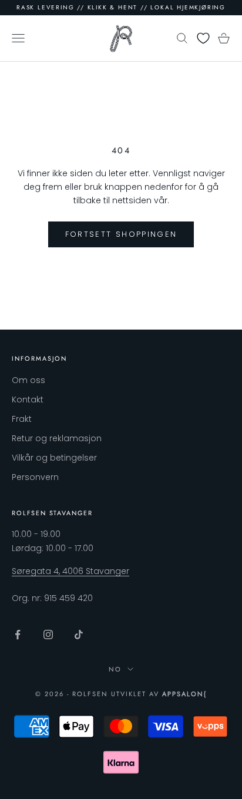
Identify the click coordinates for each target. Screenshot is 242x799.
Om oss (28, 380)
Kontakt (27, 399)
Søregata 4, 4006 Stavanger (70, 571)
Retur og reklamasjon (57, 438)
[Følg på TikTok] (79, 634)
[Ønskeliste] (203, 38)
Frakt (22, 419)
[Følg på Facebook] (17, 634)
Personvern (35, 477)
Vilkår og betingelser (54, 458)
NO (115, 669)
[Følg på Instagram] (48, 634)
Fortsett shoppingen (121, 234)
